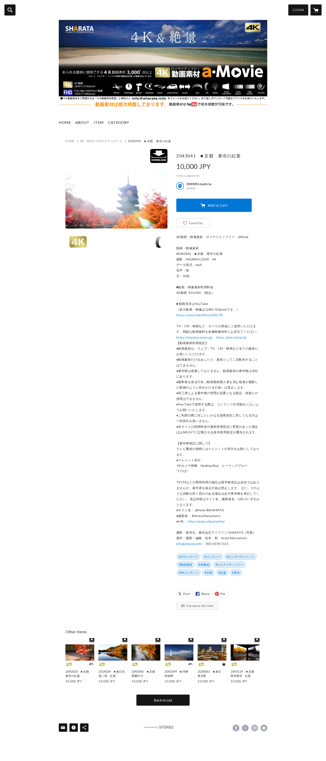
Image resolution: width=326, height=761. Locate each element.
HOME (65, 122)
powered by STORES (158, 727)
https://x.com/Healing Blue (245, 728)
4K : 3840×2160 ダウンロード (101, 141)
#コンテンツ (212, 556)
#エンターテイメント (240, 556)
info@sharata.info (189, 544)
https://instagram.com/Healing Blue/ (254, 728)
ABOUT (82, 122)
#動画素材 (185, 564)
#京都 (208, 572)
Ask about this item (199, 606)
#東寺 (236, 572)
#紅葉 (222, 572)
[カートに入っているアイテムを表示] (316, 9)
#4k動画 (203, 564)
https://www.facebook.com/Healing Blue (236, 728)
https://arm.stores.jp (231, 337)
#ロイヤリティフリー (229, 564)
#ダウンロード (188, 556)
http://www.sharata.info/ (206, 521)
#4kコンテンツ (188, 572)
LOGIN (298, 10)
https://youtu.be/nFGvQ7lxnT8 (199, 315)
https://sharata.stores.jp (194, 337)
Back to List (163, 700)
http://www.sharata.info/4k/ (264, 728)
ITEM (99, 122)
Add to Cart (218, 205)
